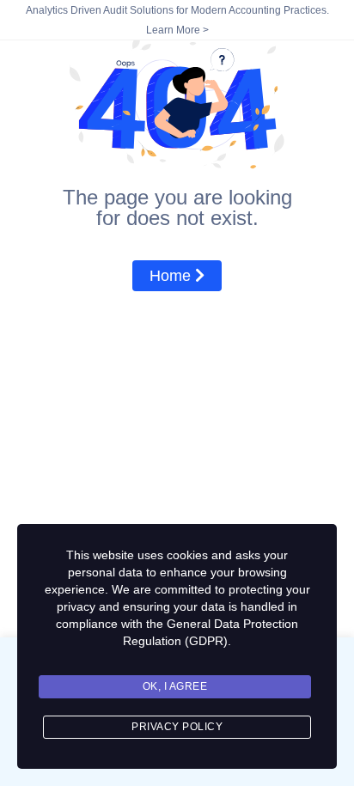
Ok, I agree (175, 686)
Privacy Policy (177, 727)
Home (172, 275)
